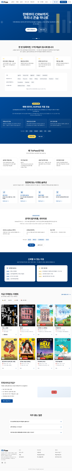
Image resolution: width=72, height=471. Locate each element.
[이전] (2, 22)
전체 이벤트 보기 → (66, 294)
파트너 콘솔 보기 (31, 29)
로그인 (69, 2)
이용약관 (39, 452)
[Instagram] (5, 463)
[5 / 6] (38, 38)
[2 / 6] (33, 38)
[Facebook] (2, 463)
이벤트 (17, 2)
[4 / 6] (36, 38)
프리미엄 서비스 (58, 457)
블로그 (21, 2)
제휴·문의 (32, 2)
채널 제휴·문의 (58, 454)
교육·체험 (23, 300)
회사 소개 (27, 2)
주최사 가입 (63, 2)
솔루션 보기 (40, 245)
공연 (4, 300)
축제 (16, 300)
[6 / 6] (39, 38)
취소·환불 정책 (40, 457)
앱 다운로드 (21, 457)
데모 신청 (56, 2)
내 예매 (41, 2)
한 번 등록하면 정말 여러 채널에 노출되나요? (36, 421)
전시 (10, 300)
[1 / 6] (32, 38)
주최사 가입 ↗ (58, 452)
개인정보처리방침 (40, 454)
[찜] (38, 2)
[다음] (70, 22)
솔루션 (12, 2)
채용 (20, 454)
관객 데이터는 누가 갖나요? (36, 427)
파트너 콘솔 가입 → (7, 401)
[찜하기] (3, 306)
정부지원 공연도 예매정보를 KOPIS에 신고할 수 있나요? (36, 432)
